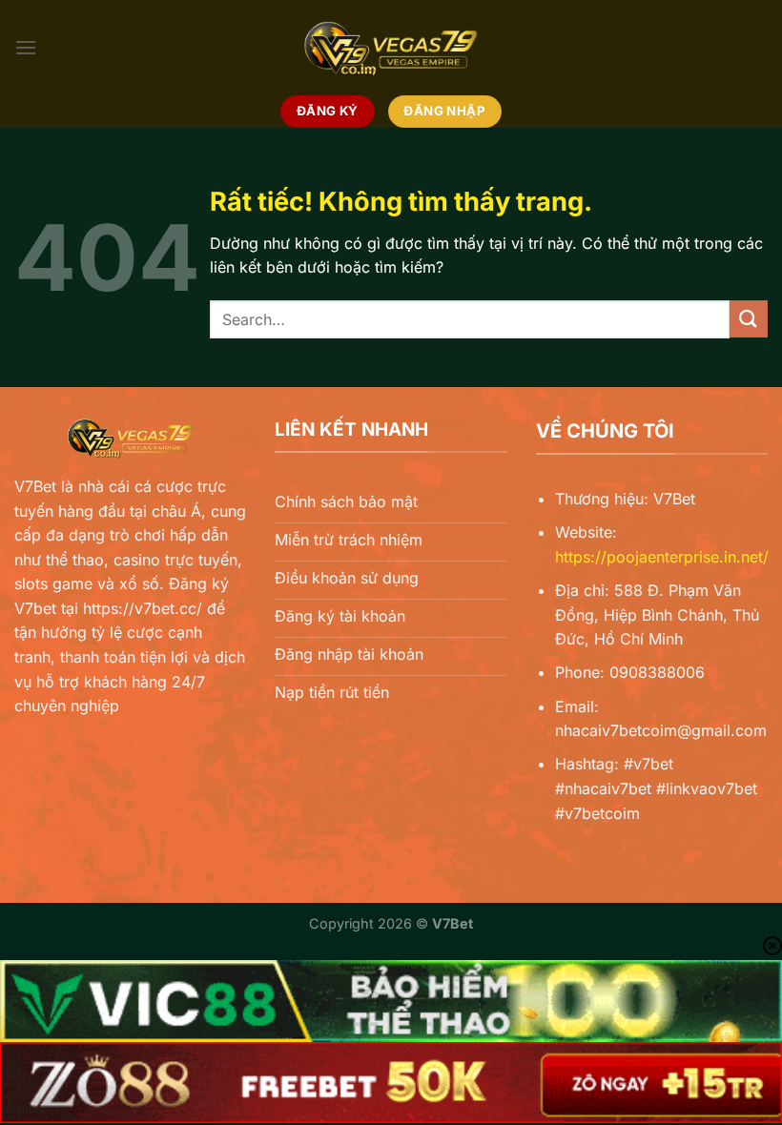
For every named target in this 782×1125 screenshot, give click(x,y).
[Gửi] (749, 319)
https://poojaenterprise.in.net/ (662, 556)
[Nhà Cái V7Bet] (391, 48)
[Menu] (25, 47)
